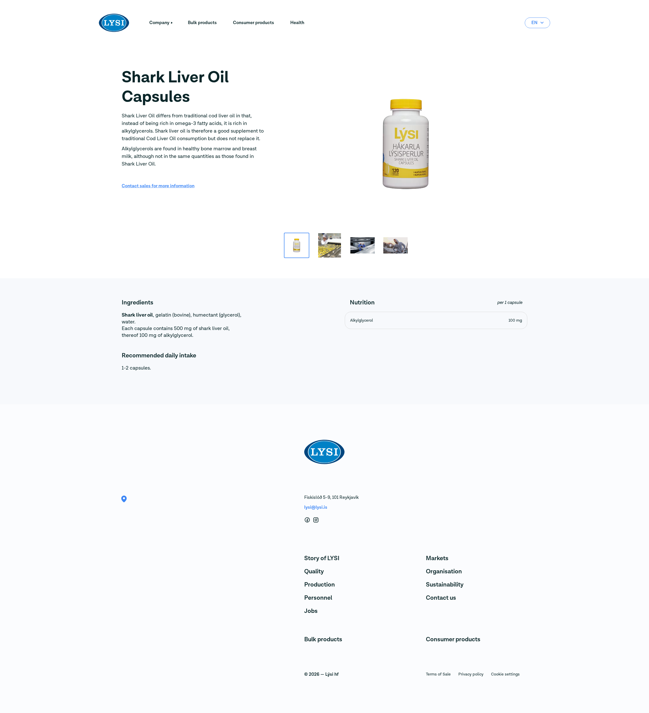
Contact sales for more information (158, 186)
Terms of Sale (438, 674)
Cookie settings (505, 674)
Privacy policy (470, 674)
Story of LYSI (321, 558)
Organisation (444, 571)
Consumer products (253, 22)
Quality (314, 571)
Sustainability (444, 584)
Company (159, 22)
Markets (437, 558)
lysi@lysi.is (315, 507)
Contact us (441, 597)
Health (297, 22)
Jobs (311, 611)
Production (319, 584)
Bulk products (202, 22)
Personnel (318, 597)
